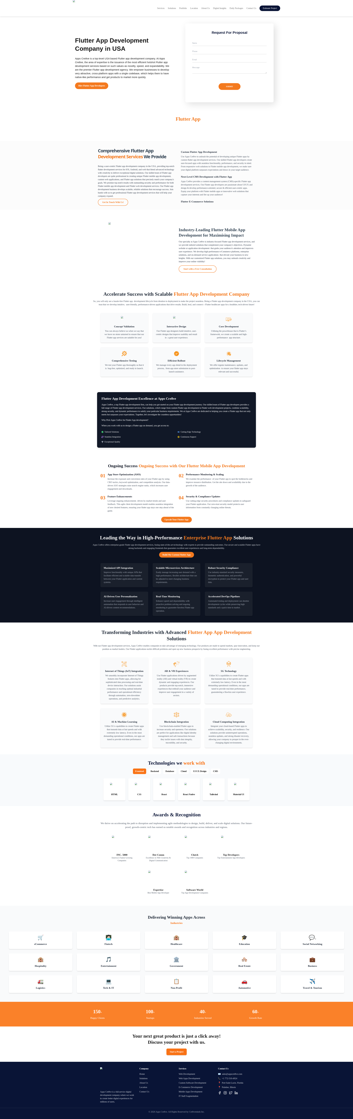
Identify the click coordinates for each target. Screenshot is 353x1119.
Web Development (187, 1074)
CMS (215, 771)
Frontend (139, 771)
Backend (155, 771)
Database (169, 771)
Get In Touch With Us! (113, 202)
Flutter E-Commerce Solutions (197, 201)
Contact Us (251, 8)
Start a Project (176, 1052)
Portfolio (183, 8)
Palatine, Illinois (229, 1087)
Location (194, 8)
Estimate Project (270, 8)
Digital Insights (219, 8)
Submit (229, 86)
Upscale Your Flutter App (176, 519)
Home (142, 1074)
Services (161, 8)
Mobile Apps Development (190, 1091)
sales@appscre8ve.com (232, 1074)
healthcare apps (218, 304)
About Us (205, 8)
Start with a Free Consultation (197, 269)
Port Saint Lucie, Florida (232, 1083)
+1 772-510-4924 (229, 1078)
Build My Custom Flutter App (176, 555)
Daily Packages (236, 8)
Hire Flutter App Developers (91, 86)
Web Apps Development (189, 1078)
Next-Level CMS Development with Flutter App (206, 176)
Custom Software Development (192, 1083)
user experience (185, 251)
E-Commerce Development (191, 1087)
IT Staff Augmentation (188, 1096)
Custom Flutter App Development (199, 152)
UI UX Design (199, 771)
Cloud (184, 771)
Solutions (172, 8)
